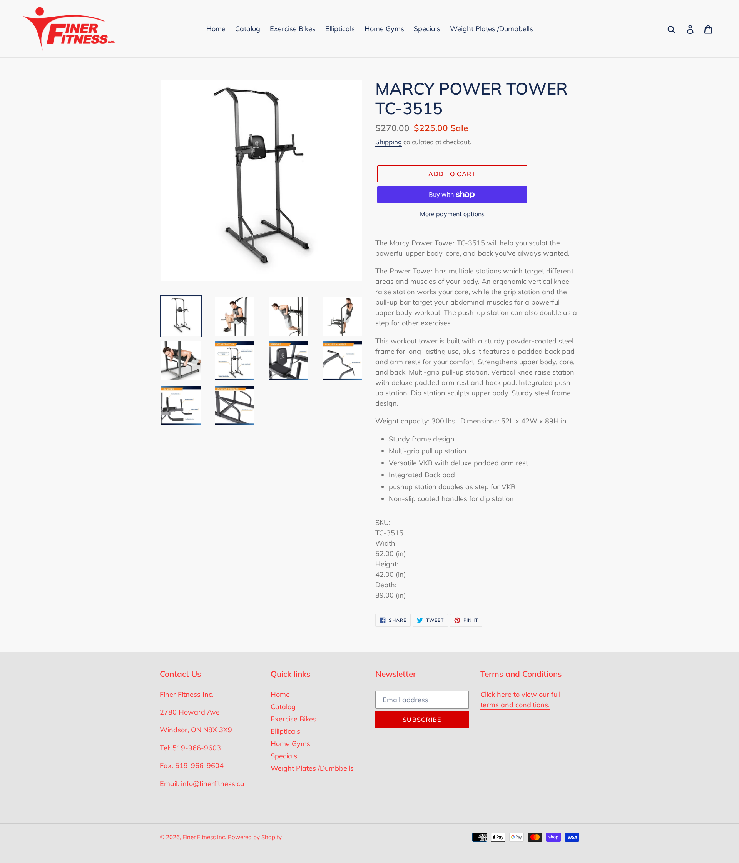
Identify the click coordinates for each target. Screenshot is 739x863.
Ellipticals (285, 731)
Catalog (283, 706)
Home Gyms (290, 743)
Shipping (388, 142)
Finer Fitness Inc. (204, 837)
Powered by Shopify (255, 837)
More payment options (452, 214)
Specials (284, 755)
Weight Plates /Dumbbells (312, 768)
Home (280, 694)
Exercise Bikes (293, 719)
